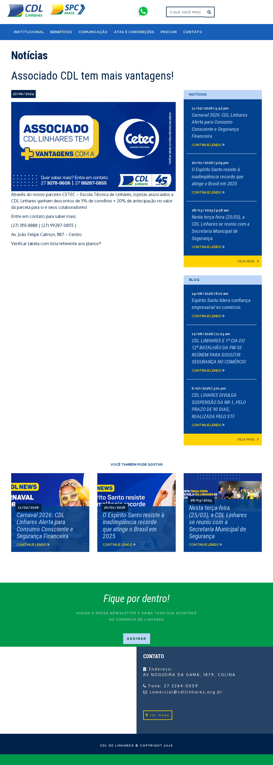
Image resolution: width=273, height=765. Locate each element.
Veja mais (246, 261)
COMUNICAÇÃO (93, 32)
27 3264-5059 (181, 686)
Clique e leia (222, 126)
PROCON (169, 32)
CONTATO (192, 32)
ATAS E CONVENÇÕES (134, 32)
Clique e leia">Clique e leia (50, 512)
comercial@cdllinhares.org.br (186, 692)
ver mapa (160, 715)
